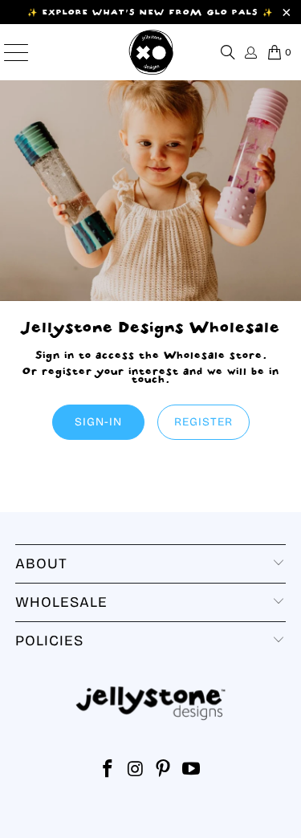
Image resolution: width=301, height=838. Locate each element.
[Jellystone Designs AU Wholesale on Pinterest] (164, 771)
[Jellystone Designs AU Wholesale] (150, 52)
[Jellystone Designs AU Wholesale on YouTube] (192, 771)
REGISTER (203, 422)
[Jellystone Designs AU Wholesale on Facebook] (108, 771)
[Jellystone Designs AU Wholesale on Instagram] (136, 771)
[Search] (228, 52)
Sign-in (98, 422)
